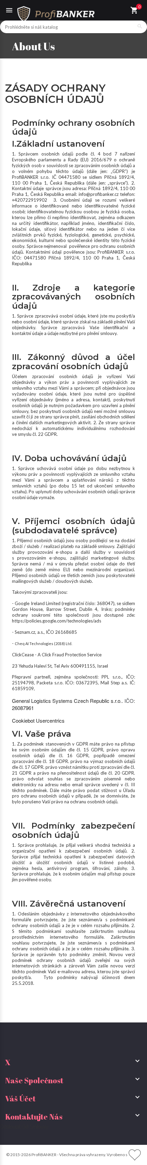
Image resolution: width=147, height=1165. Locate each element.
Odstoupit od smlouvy (24, 1126)
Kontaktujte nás (34, 1117)
